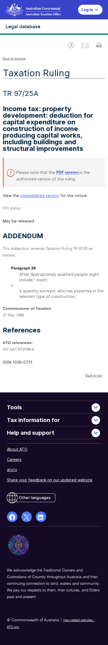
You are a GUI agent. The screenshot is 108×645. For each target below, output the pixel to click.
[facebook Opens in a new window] (12, 517)
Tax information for (33, 420)
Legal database (23, 26)
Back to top (93, 375)
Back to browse (14, 59)
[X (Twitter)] (26, 517)
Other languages (35, 497)
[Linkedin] (41, 517)
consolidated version (39, 195)
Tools (14, 407)
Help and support (30, 432)
